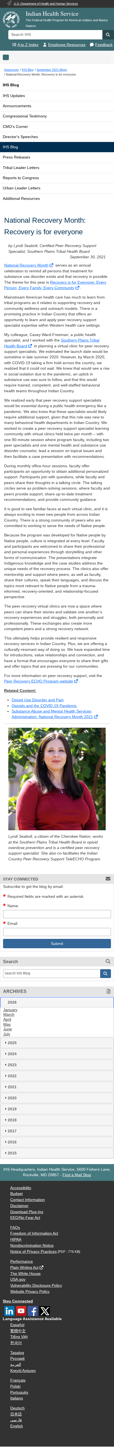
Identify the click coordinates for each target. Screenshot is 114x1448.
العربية (15, 1365)
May (7, 1024)
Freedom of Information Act (34, 1233)
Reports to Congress (21, 178)
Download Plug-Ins (26, 1212)
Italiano (16, 1398)
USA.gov (17, 1279)
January (10, 1010)
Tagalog (17, 1353)
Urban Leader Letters (21, 188)
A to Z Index (27, 45)
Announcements (17, 106)
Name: (13, 906)
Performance (21, 1261)
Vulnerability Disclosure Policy (36, 1285)
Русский (17, 1358)
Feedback (104, 45)
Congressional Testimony (25, 116)
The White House (25, 1274)
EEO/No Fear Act (25, 1218)
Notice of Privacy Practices (33, 1252)
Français (17, 1380)
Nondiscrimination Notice (32, 1245)
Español (17, 1325)
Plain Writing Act (24, 1268)
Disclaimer (19, 1206)
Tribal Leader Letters (21, 168)
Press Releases (16, 157)
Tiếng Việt (19, 1337)
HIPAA (15, 1239)
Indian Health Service (52, 13)
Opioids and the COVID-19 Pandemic (44, 706)
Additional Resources (21, 199)
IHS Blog (11, 85)
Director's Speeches (20, 137)
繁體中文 (18, 1331)
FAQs (15, 1228)
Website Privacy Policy (30, 1292)
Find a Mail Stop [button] (77, 1175)
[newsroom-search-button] (105, 973)
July (6, 1034)
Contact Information (27, 1200)
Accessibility (20, 1188)
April (7, 1019)
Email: (12, 924)
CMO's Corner (15, 127)
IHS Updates (14, 96)
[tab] (57, 1002)
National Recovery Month (26, 265)
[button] (108, 35)
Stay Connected (18, 1301)
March (8, 1014)
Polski (15, 1386)
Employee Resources (67, 45)
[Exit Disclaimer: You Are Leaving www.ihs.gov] (52, 265)
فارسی (16, 1420)
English (16, 1426)
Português (19, 1392)
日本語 (16, 1414)
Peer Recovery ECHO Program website (38, 681)
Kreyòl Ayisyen (23, 1371)
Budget (16, 1194)
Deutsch (17, 1408)
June (7, 1029)
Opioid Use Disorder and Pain (38, 700)
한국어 (16, 1343)
